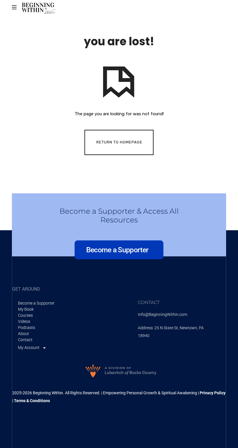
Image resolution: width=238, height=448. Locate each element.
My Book (26, 309)
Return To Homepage (119, 142)
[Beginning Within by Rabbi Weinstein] (39, 7)
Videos (24, 321)
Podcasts (26, 327)
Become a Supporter (36, 303)
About (23, 333)
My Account (28, 347)
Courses (25, 315)
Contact (25, 339)
